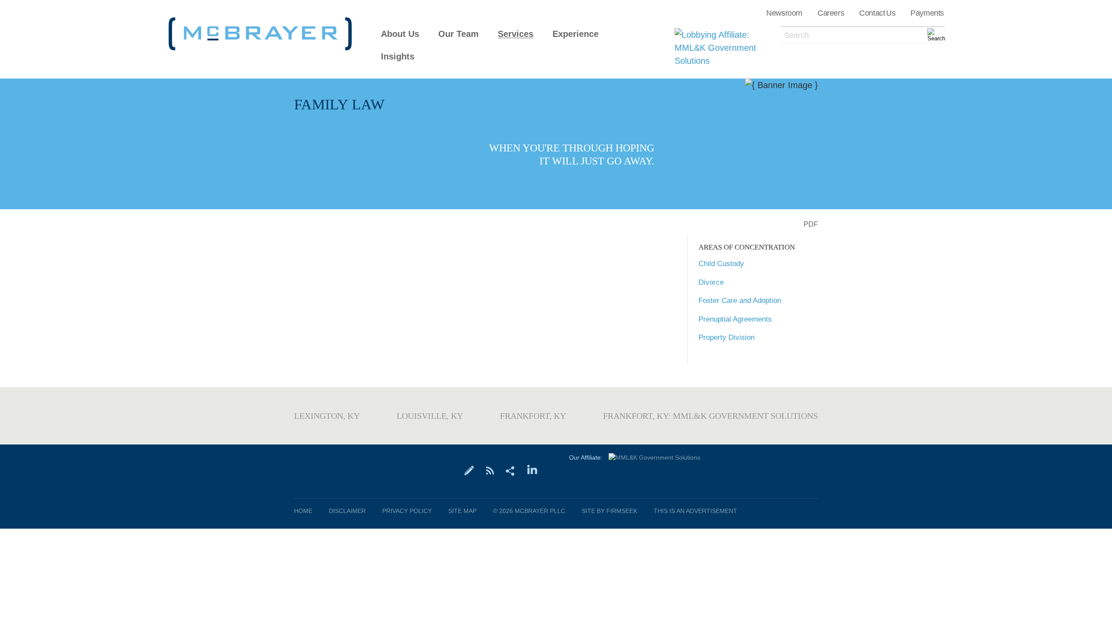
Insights (397, 56)
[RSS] (489, 470)
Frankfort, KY (533, 416)
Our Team (458, 34)
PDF (811, 224)
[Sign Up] (469, 470)
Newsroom (784, 13)
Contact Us (877, 13)
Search (796, 35)
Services (515, 34)
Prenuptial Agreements (735, 319)
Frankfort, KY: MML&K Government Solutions (710, 416)
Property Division (726, 337)
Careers (830, 13)
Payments (927, 13)
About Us (400, 34)
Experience (576, 34)
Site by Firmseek (609, 510)
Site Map (462, 510)
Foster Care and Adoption (739, 300)
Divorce (711, 282)
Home (303, 510)
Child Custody (721, 264)
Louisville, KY (430, 416)
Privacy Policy (407, 510)
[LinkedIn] (532, 470)
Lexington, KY (327, 416)
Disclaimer (347, 510)
